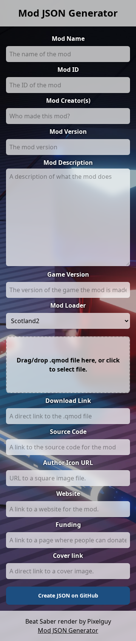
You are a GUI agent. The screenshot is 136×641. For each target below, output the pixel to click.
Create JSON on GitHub (68, 595)
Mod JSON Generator (68, 13)
